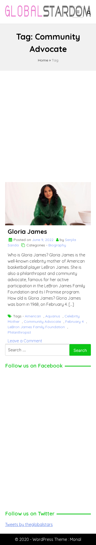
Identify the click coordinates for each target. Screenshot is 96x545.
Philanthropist (19, 332)
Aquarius (52, 316)
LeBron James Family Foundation (36, 327)
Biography (57, 245)
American (33, 316)
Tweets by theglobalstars (29, 524)
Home (43, 60)
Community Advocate (42, 321)
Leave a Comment (25, 340)
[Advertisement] (48, 124)
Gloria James (27, 231)
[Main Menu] (77, 12)
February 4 (74, 321)
